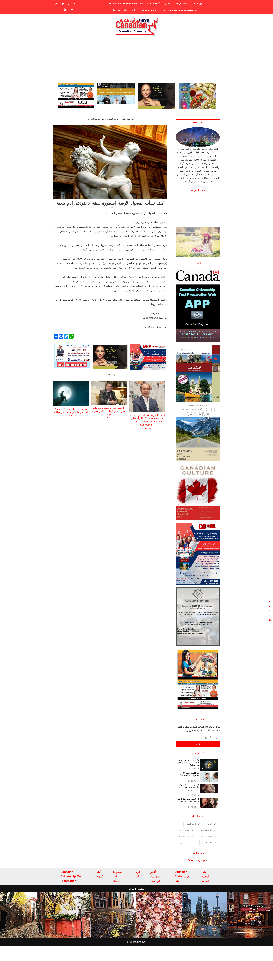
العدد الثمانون (211, 824)
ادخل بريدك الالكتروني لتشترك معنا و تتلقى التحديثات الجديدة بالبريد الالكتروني (198, 729)
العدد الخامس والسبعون (208, 836)
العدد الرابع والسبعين (186, 836)
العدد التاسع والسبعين (193, 824)
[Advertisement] (136, 59)
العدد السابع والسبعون (186, 830)
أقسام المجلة (154, 3)
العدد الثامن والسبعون (208, 830)
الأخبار (168, 3)
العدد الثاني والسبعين (188, 842)
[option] (75, 96)
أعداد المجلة (129, 10)
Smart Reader (148, 10)
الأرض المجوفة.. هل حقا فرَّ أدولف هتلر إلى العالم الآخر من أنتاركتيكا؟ (188, 762)
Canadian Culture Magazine (126, 3)
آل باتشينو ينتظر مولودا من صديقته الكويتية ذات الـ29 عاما (188, 801)
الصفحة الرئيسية (181, 3)
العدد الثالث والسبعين (209, 842)
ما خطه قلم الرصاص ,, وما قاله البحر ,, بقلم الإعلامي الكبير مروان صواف (71, 411)
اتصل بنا (116, 10)
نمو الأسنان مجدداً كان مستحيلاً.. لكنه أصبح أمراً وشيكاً (189, 775)
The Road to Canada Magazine (180, 10)
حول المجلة (197, 3)
